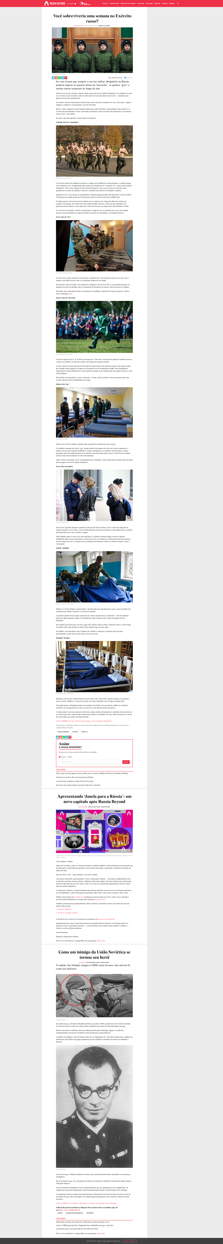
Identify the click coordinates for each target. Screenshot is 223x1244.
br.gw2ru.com (100, 899)
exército (84, 732)
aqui (70, 294)
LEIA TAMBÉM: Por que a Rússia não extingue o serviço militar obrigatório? (84, 721)
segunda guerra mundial (74, 1213)
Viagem (171, 3)
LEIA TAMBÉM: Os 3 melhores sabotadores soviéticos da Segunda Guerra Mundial (86, 1203)
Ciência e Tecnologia (128, 3)
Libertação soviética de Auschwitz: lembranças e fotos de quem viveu (82, 1222)
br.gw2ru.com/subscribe (106, 919)
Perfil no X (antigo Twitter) (68, 913)
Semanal (63, 757)
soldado (75, 732)
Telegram (129, 77)
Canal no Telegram (64, 909)
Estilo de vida (114, 3)
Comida (164, 3)
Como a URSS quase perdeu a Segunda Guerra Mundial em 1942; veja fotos (84, 1225)
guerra (60, 1213)
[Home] (46, 3)
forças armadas (63, 732)
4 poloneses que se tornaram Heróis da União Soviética (77, 1229)
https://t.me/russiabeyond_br (69, 1210)
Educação (149, 3)
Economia (140, 3)
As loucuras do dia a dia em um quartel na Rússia (74, 777)
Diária (70, 757)
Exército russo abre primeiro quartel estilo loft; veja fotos (78, 785)
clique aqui (101, 941)
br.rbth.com (79, 897)
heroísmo (89, 1213)
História (157, 3)
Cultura (105, 3)
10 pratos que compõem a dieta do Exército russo (75, 781)
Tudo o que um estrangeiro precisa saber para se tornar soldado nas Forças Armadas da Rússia (92, 773)
